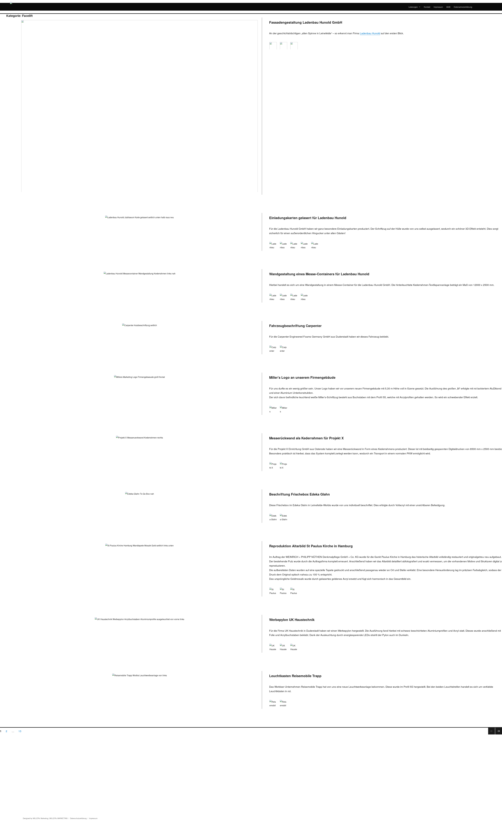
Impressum (438, 6)
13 (20, 731)
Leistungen (413, 6)
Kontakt (427, 6)
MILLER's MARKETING (59, 818)
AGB (448, 6)
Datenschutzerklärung (463, 6)
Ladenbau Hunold (370, 33)
